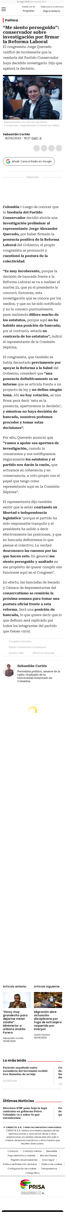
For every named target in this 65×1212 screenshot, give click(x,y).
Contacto (13, 1151)
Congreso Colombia (20, 641)
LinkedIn (51, 148)
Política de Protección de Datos (20, 1164)
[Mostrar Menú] (3, 9)
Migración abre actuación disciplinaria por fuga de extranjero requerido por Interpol (48, 1020)
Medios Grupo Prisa (33, 1193)
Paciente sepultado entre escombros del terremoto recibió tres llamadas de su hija (25, 1071)
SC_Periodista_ (32, 134)
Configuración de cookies (22, 1168)
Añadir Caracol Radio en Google (32, 161)
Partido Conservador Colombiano (27, 647)
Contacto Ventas (32, 1151)
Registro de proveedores (24, 1160)
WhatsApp (59, 148)
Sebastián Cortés (16, 134)
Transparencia (49, 1168)
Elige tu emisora (51, 11)
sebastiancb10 (36, 134)
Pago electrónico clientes (21, 1155)
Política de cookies (52, 1164)
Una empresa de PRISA (33, 1184)
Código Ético (32, 1173)
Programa (28, 11)
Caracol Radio (12, 9)
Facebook (36, 148)
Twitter (44, 148)
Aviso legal (48, 1160)
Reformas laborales (44, 653)
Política (11, 20)
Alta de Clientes (48, 1155)
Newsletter (51, 1151)
